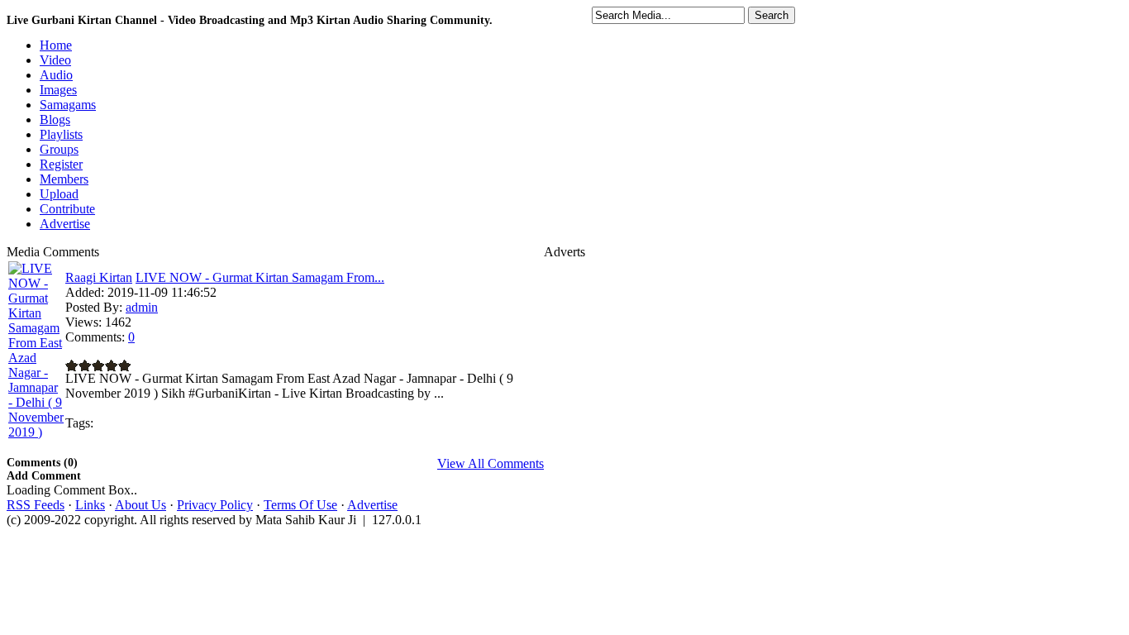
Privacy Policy (215, 505)
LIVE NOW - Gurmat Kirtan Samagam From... (260, 277)
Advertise (372, 505)
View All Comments (490, 463)
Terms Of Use (300, 505)
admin (142, 307)
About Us (140, 505)
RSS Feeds (35, 505)
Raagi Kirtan (98, 277)
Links (90, 505)
